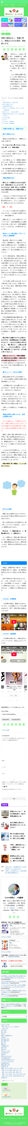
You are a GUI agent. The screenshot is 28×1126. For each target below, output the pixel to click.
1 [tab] (7, 700)
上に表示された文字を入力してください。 (12, 789)
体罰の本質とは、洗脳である (10, 102)
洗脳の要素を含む (8, 106)
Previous (2, 686)
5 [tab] (16, 700)
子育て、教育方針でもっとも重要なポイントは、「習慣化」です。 (18, 847)
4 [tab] (14, 700)
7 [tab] (21, 700)
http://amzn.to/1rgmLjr (14, 956)
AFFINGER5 (18, 1123)
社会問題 (7, 730)
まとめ (5, 119)
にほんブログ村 (6, 1090)
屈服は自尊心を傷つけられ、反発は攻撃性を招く (13, 114)
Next (25, 686)
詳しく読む (14, 695)
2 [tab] (9, 700)
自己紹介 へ (13, 908)
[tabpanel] (14, 685)
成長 (4, 730)
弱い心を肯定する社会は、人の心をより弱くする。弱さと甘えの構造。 (18, 836)
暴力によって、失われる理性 (10, 112)
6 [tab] (18, 700)
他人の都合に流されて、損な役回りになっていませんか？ (18, 825)
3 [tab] (11, 700)
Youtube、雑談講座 (9, 123)
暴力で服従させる (8, 104)
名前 (3, 760)
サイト (3, 773)
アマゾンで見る (6, 937)
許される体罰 (6, 117)
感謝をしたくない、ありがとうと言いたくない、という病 (14, 688)
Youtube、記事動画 (8, 121)
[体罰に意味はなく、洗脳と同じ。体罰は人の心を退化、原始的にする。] (16, 49)
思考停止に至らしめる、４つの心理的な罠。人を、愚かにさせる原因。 (18, 858)
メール (4, 767)
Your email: (4, 711)
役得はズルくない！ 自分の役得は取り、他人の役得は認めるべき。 (18, 814)
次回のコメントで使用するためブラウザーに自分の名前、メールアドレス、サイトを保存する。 (14, 783)
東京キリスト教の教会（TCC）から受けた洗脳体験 (13, 109)
